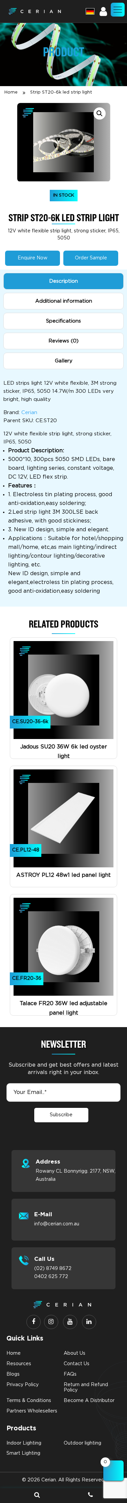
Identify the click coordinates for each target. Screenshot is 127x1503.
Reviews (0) (63, 340)
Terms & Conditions (28, 1400)
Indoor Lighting (23, 1443)
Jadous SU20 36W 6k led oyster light (63, 751)
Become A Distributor (89, 1400)
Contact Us (76, 1363)
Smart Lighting (23, 1453)
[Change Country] (90, 11)
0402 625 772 (51, 1276)
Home (11, 92)
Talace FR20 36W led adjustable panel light (63, 1008)
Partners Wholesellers (31, 1411)
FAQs (70, 1374)
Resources (18, 1363)
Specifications (63, 321)
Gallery (63, 360)
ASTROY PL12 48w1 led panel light (63, 875)
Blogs (13, 1374)
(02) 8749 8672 (52, 1268)
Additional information (63, 301)
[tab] (63, 281)
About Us (74, 1353)
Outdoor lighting (82, 1443)
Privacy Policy (22, 1384)
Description (63, 281)
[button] (118, 10)
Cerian (29, 412)
